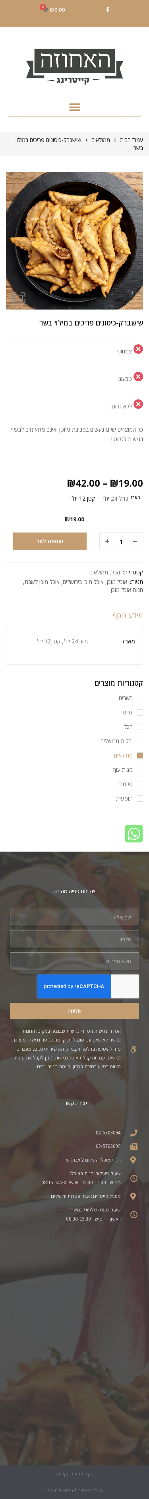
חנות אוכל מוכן (127, 590)
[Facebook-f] (107, 9)
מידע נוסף (128, 615)
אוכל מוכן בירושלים (83, 582)
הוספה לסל (50, 541)
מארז (135, 497)
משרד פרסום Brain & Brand (74, 1490)
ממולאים (100, 140)
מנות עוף (122, 769)
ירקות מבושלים (117, 741)
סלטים (125, 784)
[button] (74, 107)
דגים (128, 712)
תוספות (124, 798)
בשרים (126, 698)
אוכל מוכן (117, 582)
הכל (115, 572)
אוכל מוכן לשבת (42, 582)
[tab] (74, 617)
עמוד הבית (131, 140)
